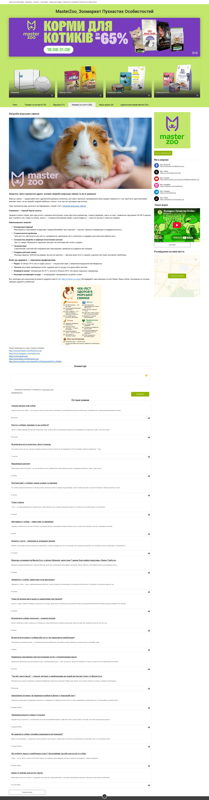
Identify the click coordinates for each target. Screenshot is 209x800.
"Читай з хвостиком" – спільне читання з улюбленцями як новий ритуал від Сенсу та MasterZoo (56, 676)
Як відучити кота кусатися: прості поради (31, 444)
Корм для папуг (65, 92)
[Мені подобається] (149, 418)
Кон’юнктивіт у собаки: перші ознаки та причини (34, 483)
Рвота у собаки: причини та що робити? (30, 425)
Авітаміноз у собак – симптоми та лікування (32, 522)
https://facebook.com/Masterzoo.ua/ (172, 166)
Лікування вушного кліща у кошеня (28, 715)
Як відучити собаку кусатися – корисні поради (33, 618)
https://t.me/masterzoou (168, 193)
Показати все (27, 792)
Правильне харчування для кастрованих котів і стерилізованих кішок (44, 657)
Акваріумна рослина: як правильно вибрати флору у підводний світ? (43, 695)
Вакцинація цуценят (20, 464)
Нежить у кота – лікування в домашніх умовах (33, 541)
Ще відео (172, 245)
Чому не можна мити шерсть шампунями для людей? (36, 599)
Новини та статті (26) (82, 105)
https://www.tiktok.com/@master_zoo (172, 199)
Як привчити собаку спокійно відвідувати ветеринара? (37, 734)
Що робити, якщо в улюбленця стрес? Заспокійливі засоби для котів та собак (48, 753)
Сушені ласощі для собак (23, 406)
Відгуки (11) (59, 105)
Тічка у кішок (17, 502)
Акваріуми (15, 92)
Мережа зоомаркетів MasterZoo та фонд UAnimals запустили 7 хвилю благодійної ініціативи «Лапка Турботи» (63, 560)
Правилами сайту (48, 390)
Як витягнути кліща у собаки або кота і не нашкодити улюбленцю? (43, 637)
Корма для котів (162, 92)
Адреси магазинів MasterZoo (135, 105)
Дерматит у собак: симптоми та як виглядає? (33, 580)
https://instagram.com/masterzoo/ (171, 186)
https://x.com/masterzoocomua (170, 173)
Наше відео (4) (106, 105)
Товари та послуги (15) (35, 105)
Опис (15, 105)
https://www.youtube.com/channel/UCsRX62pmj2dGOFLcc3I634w (180, 179)
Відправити (140, 394)
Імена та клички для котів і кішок (27, 773)
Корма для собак (114, 92)
